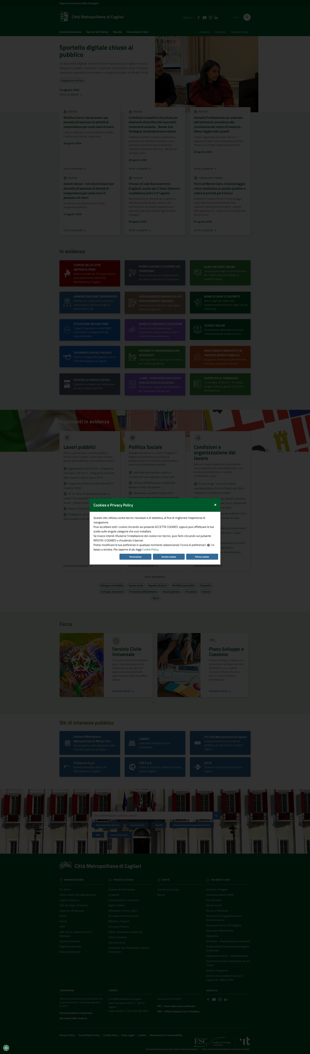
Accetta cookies (168, 556)
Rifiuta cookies (202, 556)
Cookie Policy (150, 549)
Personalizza (135, 556)
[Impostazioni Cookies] (6, 1048)
